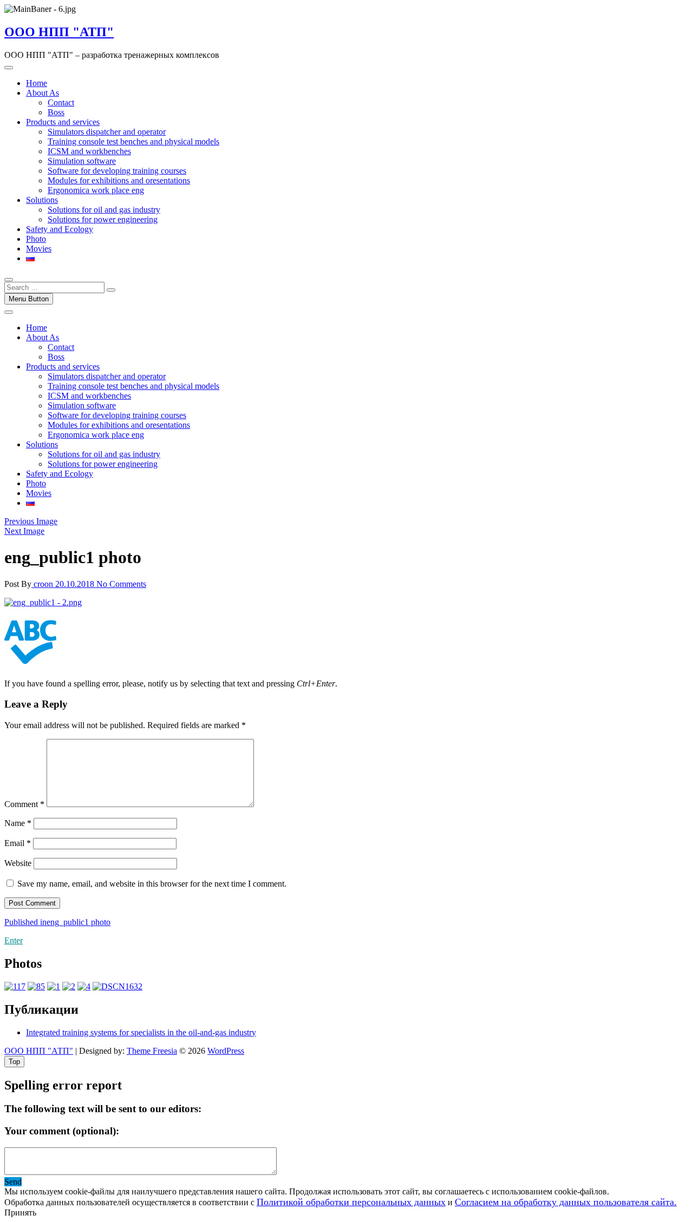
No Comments (121, 584)
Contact (61, 102)
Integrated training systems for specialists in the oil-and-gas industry (141, 1032)
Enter (13, 940)
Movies (38, 248)
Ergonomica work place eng (96, 190)
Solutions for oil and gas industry (104, 209)
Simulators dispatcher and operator (107, 131)
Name (17, 823)
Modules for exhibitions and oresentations (119, 180)
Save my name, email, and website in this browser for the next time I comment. (151, 883)
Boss (56, 112)
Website (17, 863)
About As (42, 92)
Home (36, 83)
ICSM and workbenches (89, 151)
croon (43, 584)
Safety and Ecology (59, 229)
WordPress (225, 1050)
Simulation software (82, 161)
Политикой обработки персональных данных (351, 1202)
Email (17, 843)
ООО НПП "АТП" (59, 32)
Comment (24, 804)
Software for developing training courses (117, 170)
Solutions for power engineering (103, 219)
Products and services (63, 122)
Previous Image (30, 521)
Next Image (24, 531)
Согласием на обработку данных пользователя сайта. (566, 1202)
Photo (36, 238)
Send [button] (13, 1181)
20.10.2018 (75, 584)
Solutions (42, 199)
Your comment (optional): (61, 1131)
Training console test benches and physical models (133, 141)
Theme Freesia (152, 1050)
